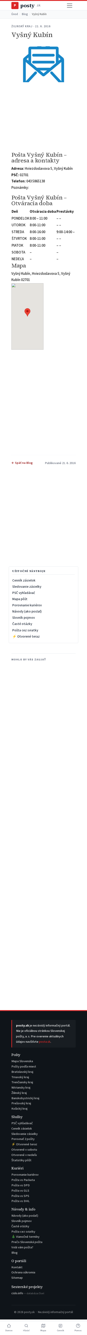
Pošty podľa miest (23, 1066)
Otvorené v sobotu (24, 1149)
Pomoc (78, 1330)
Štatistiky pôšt (21, 1160)
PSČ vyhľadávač (23, 592)
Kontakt (17, 1267)
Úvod (14, 14)
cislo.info (27, 1293)
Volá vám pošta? (22, 1247)
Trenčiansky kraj (22, 1082)
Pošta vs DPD (20, 1185)
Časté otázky (22, 623)
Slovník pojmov (23, 617)
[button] (27, 312)
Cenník (60, 1330)
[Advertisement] (43, 117)
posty (27, 5)
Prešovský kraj (21, 1103)
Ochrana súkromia (23, 1272)
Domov (8, 1330)
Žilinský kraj (19, 1093)
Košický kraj (19, 1108)
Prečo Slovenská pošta (26, 1242)
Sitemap (17, 1277)
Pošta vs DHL (20, 1201)
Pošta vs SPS (20, 1196)
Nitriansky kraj (20, 1087)
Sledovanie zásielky (26, 586)
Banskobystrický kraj (25, 1098)
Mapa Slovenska (22, 1061)
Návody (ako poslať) (27, 611)
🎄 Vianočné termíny (25, 1236)
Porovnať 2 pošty (23, 1139)
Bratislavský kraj (22, 1072)
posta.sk (44, 1041)
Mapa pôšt (19, 599)
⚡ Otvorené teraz (26, 636)
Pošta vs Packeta (23, 1180)
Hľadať (26, 1330)
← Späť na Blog (22, 463)
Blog (25, 14)
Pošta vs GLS (20, 1190)
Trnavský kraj (20, 1077)
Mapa (43, 1330)
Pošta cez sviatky (25, 630)
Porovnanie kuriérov (27, 605)
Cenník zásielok (23, 580)
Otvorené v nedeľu (24, 1155)
